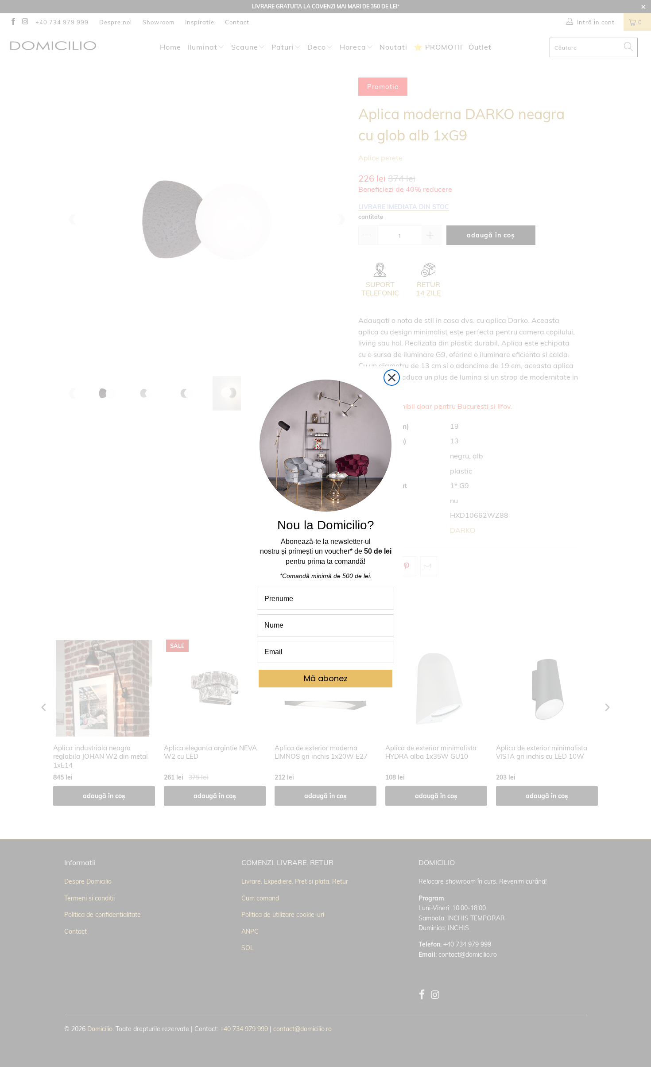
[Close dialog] (391, 377)
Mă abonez (326, 678)
